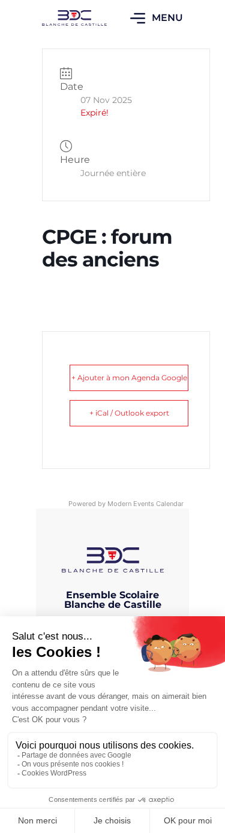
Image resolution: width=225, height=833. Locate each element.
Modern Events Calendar (145, 503)
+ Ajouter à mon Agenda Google (129, 377)
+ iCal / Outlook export (129, 412)
